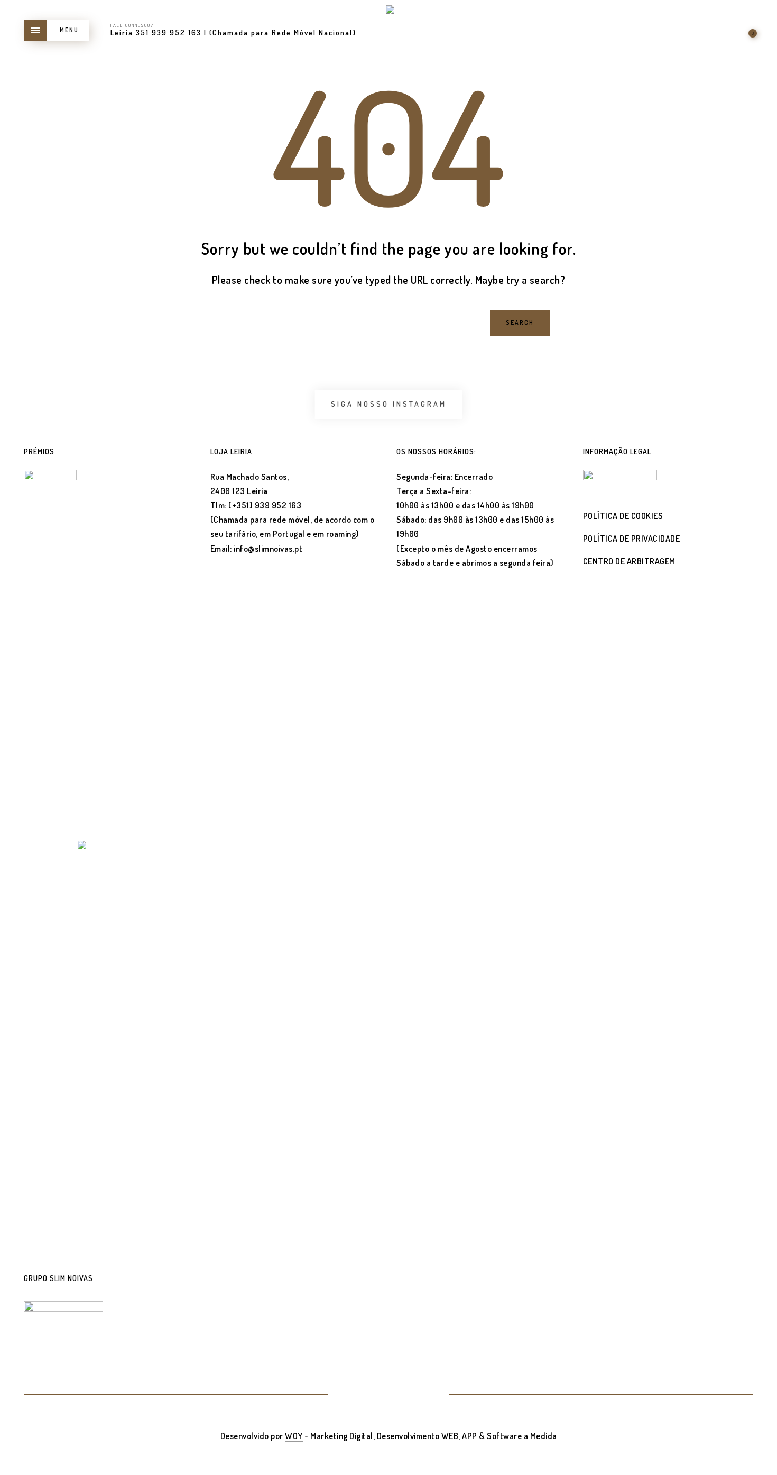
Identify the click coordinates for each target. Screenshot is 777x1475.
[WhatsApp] (427, 1395)
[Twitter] (350, 1395)
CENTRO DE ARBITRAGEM (629, 561)
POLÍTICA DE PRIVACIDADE (631, 538)
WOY (294, 1436)
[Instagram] (401, 1395)
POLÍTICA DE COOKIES (623, 516)
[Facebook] (375, 1395)
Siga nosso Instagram (389, 404)
